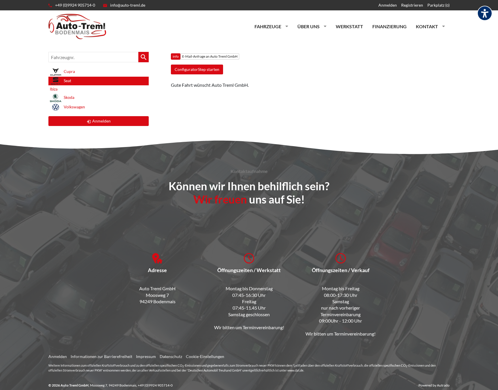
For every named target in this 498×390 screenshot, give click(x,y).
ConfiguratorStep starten (197, 69)
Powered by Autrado (434, 385)
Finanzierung (389, 26)
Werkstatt (349, 26)
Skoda (68, 97)
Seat (67, 80)
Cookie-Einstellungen (205, 356)
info (176, 56)
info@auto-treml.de (127, 5)
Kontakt (427, 26)
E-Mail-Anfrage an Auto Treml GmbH (209, 56)
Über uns (308, 26)
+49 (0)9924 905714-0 (74, 5)
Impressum (146, 356)
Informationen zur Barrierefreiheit (101, 356)
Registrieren (412, 5)
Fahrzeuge (267, 26)
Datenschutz (171, 356)
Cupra (69, 71)
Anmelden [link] (101, 120)
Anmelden (387, 5)
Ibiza (54, 89)
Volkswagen (74, 106)
